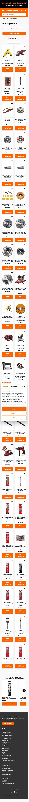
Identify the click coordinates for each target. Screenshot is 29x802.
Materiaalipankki (5, 771)
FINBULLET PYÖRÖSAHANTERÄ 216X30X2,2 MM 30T (7, 260)
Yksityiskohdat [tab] (13, 386)
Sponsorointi (5, 758)
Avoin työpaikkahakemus (7, 735)
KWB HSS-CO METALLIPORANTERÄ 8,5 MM (20, 604)
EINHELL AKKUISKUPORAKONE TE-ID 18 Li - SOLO (20, 460)
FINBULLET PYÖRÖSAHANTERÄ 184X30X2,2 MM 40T (20, 232)
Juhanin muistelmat (6, 732)
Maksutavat (4, 780)
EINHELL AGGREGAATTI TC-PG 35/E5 (7, 347)
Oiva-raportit (5, 767)
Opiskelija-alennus (6, 743)
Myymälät (4, 734)
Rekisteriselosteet (6, 768)
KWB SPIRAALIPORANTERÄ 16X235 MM (20, 489)
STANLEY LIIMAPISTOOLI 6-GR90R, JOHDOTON (7, 62)
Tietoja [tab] (23, 386)
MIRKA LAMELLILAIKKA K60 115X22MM (20, 119)
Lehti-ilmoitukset (6, 740)
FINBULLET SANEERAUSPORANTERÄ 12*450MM (20, 432)
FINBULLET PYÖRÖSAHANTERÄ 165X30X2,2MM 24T (7, 232)
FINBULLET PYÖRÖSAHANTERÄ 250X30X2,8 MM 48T (7, 288)
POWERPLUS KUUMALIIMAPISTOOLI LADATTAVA (7, 318)
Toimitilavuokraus (6, 757)
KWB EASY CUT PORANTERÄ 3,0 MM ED (7, 517)
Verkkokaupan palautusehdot (8, 783)
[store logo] (12, 10)
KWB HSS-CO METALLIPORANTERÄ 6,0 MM (20, 576)
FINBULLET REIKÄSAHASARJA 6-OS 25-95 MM (7, 204)
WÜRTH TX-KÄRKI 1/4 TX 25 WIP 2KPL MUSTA (20, 176)
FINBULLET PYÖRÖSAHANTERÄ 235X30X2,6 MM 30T (20, 260)
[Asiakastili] (23, 10)
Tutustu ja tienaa (6, 745)
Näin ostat (4, 777)
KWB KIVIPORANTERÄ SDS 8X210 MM (20, 632)
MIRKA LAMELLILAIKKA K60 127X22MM (20, 148)
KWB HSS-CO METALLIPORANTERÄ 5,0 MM (7, 604)
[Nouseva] (19, 38)
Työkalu (8, 18)
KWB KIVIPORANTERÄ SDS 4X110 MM (7, 632)
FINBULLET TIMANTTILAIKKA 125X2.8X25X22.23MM (20, 204)
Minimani (4, 730)
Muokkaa (13, 413)
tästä (9, 3)
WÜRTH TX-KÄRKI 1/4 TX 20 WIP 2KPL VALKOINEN (7, 176)
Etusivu (3, 18)
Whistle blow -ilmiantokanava (8, 760)
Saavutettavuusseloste (7, 770)
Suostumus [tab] (5, 386)
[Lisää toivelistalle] (12, 46)
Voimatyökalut (14, 18)
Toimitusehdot (5, 778)
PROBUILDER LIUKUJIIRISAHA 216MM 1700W (20, 347)
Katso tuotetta (9, 704)
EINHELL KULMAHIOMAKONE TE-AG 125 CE (20, 62)
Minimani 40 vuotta (6, 742)
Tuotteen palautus (6, 765)
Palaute (3, 752)
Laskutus (4, 753)
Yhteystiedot (5, 750)
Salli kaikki (14, 409)
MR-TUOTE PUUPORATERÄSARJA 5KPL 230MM (7, 90)
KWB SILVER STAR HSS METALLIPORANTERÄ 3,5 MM (7, 547)
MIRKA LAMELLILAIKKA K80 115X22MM (7, 148)
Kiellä (14, 417)
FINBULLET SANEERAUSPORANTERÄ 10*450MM (7, 432)
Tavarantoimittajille (6, 755)
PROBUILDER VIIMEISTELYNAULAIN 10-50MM (7, 375)
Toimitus (4, 781)
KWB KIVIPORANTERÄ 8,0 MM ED (7, 489)
